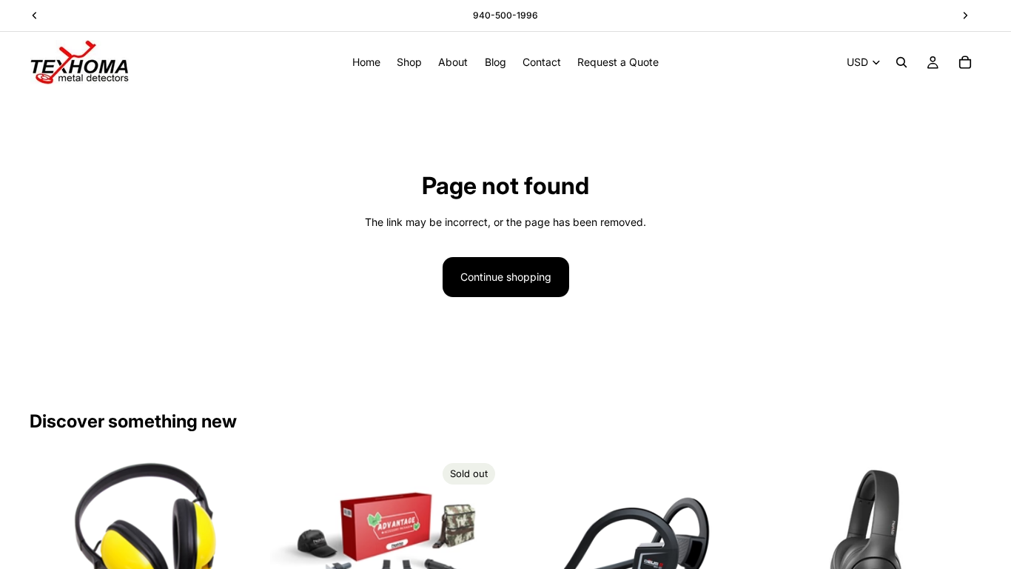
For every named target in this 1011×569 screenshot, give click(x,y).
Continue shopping (505, 276)
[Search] (901, 62)
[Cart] (965, 62)
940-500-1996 (505, 15)
